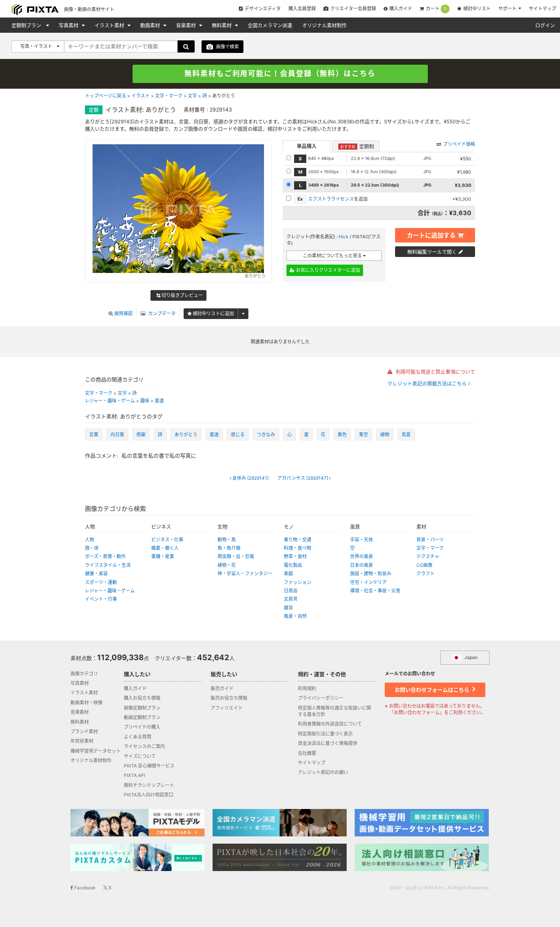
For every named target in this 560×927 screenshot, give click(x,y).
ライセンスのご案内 (144, 746)
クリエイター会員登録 (353, 8)
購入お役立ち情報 (142, 698)
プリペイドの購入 (142, 727)
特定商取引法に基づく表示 (325, 734)
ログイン (545, 25)
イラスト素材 (110, 25)
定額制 (357, 146)
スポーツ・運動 (101, 582)
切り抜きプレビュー (181, 295)
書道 (159, 401)
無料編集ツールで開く (432, 252)
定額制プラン (27, 25)
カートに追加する (431, 235)
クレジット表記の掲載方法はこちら (427, 383)
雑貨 (288, 608)
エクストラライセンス (331, 199)
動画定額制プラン (142, 717)
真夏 (406, 434)
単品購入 (307, 146)
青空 (363, 434)
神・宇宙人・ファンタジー (245, 573)
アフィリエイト (227, 708)
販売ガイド (222, 688)
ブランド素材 (84, 731)
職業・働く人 (165, 548)
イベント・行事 (101, 599)
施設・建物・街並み (370, 573)
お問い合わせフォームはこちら (432, 689)
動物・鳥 (227, 539)
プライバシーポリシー (321, 698)
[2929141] (250, 478)
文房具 (291, 599)
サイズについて (140, 756)
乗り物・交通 (297, 539)
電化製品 (293, 565)
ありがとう (185, 434)
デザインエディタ (263, 8)
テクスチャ (427, 556)
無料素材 (222, 25)
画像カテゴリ (84, 674)
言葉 (93, 434)
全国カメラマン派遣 (270, 25)
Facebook (84, 887)
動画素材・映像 (86, 702)
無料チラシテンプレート (149, 785)
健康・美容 (96, 573)
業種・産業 (162, 556)
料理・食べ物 (297, 548)
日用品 (291, 591)
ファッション (297, 582)
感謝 (141, 434)
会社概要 (307, 753)
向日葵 (117, 434)
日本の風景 (361, 565)
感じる (238, 434)
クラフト (425, 573)
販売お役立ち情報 (229, 698)
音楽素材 (186, 25)
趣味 (144, 401)
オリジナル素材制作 (324, 25)
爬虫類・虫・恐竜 (236, 556)
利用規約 (307, 688)
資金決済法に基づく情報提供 (327, 743)
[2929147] (303, 478)
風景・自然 (295, 616)
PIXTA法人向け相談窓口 (148, 795)
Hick (344, 236)
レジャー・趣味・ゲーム (110, 401)
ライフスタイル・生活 (108, 565)
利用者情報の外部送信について (330, 724)
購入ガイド (400, 8)
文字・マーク (168, 96)
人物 (89, 539)
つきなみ (266, 434)
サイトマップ (542, 8)
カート (436, 9)
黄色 (342, 434)
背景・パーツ (430, 539)
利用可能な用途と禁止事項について (434, 372)
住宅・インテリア (368, 582)
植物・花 (227, 565)
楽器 (288, 573)
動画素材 (151, 25)
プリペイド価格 (459, 144)
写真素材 (69, 25)
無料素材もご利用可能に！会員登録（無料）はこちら (280, 73)
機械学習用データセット (95, 751)
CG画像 (424, 565)
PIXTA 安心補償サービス (149, 766)
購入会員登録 (302, 8)
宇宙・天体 (361, 539)
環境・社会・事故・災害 (375, 591)
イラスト (140, 96)
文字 (192, 96)
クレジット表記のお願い (323, 772)
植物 (384, 434)
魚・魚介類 (229, 548)
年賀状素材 (81, 741)
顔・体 (92, 548)
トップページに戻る (105, 96)
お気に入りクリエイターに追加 (327, 270)
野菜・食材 (295, 556)
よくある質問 (137, 737)
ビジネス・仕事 (167, 539)
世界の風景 (361, 556)
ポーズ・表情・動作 (105, 556)
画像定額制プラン (142, 708)
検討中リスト (477, 8)
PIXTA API (134, 775)
